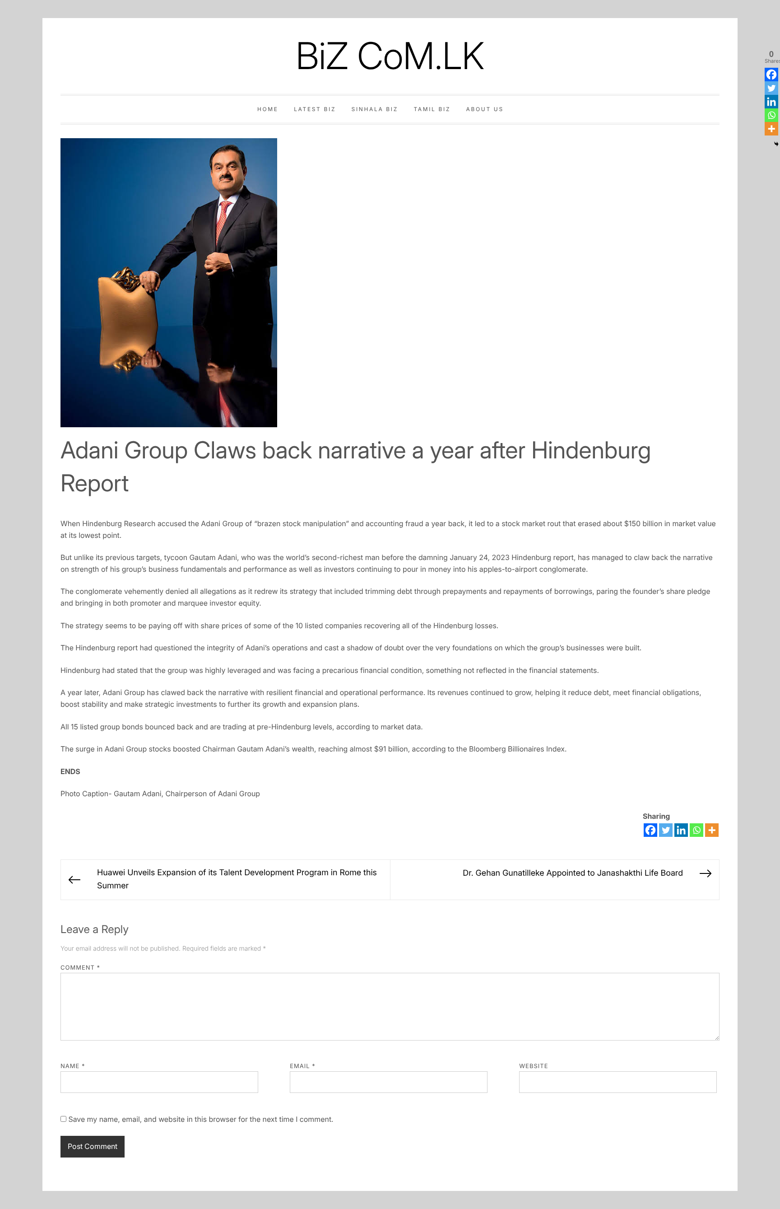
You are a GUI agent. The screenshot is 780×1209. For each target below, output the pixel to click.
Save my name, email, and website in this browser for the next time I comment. (200, 1119)
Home (268, 109)
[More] (712, 830)
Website (533, 1066)
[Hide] (776, 144)
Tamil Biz (431, 109)
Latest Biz (315, 109)
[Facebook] (650, 830)
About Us (485, 109)
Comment (80, 967)
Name (72, 1066)
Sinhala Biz (375, 109)
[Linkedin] (681, 830)
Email (303, 1066)
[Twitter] (666, 830)
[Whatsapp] (696, 830)
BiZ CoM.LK (390, 55)
